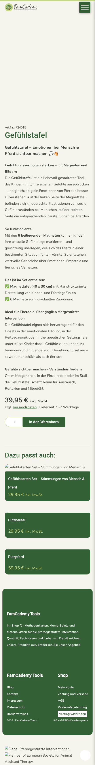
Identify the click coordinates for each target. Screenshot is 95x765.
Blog (10, 687)
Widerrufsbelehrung (72, 707)
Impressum (15, 701)
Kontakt (12, 694)
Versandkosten (25, 407)
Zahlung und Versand (73, 694)
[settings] (85, 755)
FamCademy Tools (25, 675)
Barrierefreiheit (17, 714)
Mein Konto (66, 687)
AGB (61, 701)
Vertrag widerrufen (72, 714)
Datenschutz (16, 707)
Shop (63, 675)
